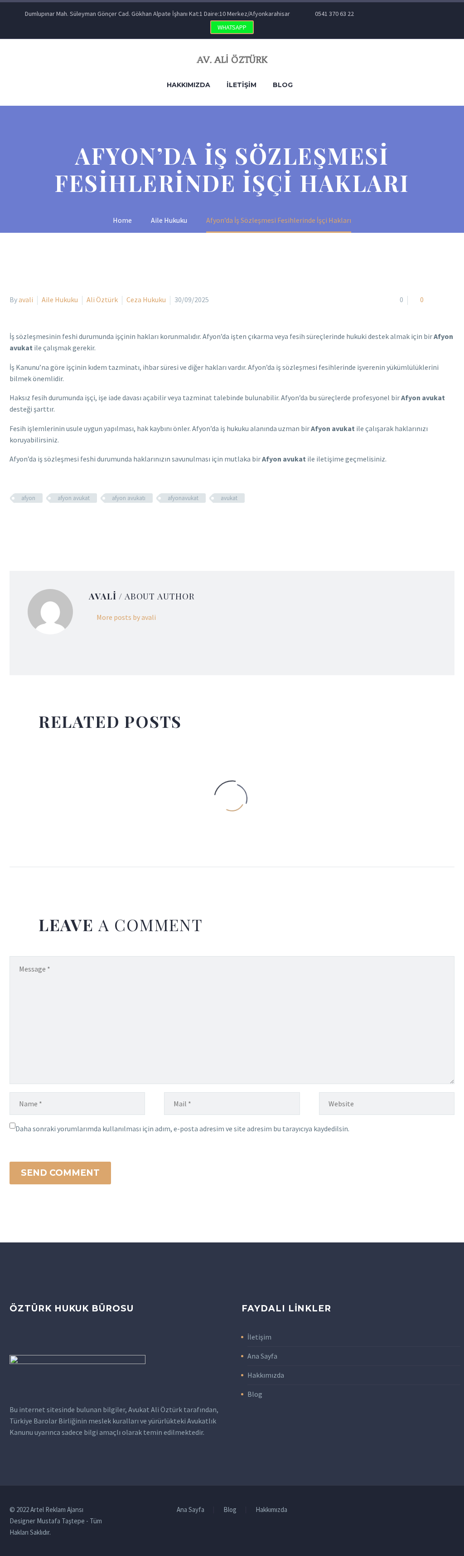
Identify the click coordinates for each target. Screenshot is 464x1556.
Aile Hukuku (60, 299)
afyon (28, 498)
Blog (283, 85)
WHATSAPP (232, 27)
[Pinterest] (431, 13)
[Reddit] (81, 524)
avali (26, 299)
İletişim (241, 85)
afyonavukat (183, 498)
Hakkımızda (188, 85)
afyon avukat (74, 498)
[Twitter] (404, 13)
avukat (229, 498)
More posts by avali (126, 617)
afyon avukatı (128, 498)
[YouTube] (444, 13)
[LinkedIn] (68, 524)
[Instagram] (417, 13)
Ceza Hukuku (146, 299)
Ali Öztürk (102, 299)
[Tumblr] (54, 524)
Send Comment (60, 1173)
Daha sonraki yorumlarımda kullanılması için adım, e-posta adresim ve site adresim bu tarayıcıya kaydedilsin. (182, 1128)
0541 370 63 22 (334, 14)
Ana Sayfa (262, 1355)
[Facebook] (390, 13)
